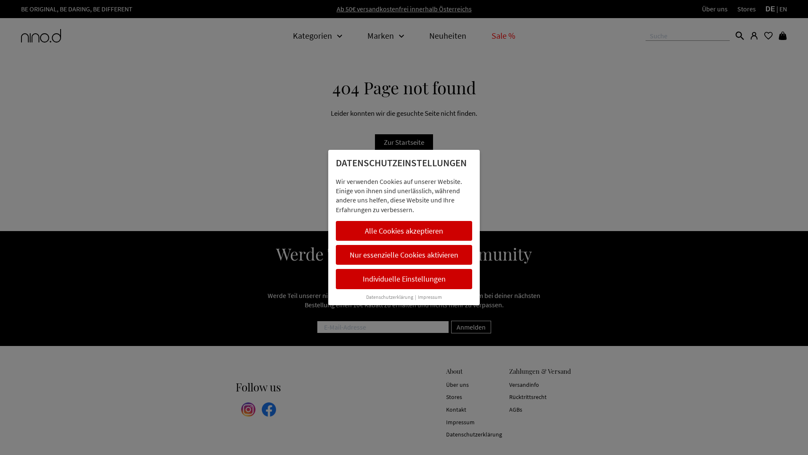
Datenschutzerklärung (389, 297)
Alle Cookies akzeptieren (404, 231)
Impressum (430, 297)
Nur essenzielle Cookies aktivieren (404, 255)
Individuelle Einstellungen (404, 279)
